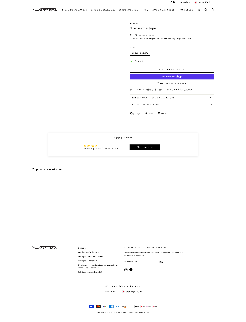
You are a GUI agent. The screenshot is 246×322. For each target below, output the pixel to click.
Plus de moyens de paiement (172, 83)
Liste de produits (74, 9)
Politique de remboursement (90, 256)
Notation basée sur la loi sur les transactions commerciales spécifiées (98, 266)
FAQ (146, 9)
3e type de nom (140, 52)
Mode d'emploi (129, 9)
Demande (82, 248)
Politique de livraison (87, 260)
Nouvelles (186, 9)
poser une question (145, 104)
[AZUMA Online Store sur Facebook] (130, 269)
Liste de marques (103, 9)
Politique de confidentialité (90, 272)
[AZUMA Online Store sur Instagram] (125, 269)
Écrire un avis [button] (145, 147)
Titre (133, 48)
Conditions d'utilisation (88, 252)
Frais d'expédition (151, 38)
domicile (134, 23)
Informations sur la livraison (153, 98)
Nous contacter (163, 9)
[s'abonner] (161, 261)
